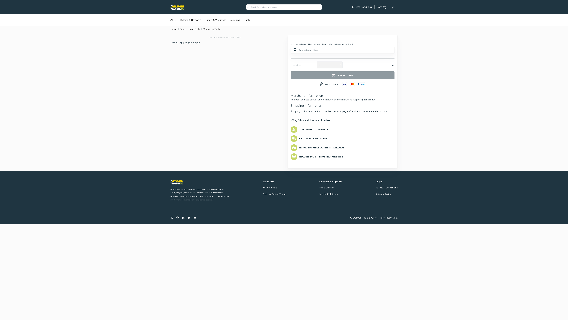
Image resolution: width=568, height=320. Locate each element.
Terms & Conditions (387, 187)
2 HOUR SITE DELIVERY (312, 138)
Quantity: (296, 65)
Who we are (270, 187)
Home (173, 29)
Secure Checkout (331, 84)
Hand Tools (194, 29)
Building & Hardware (190, 20)
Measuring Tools (211, 29)
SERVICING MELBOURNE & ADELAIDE (321, 147)
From (391, 65)
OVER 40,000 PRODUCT (313, 129)
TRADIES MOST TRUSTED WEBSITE (320, 156)
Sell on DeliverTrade (274, 194)
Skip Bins (235, 20)
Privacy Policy (383, 194)
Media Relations (328, 194)
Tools (247, 20)
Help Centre (326, 187)
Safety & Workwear (216, 20)
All (172, 20)
